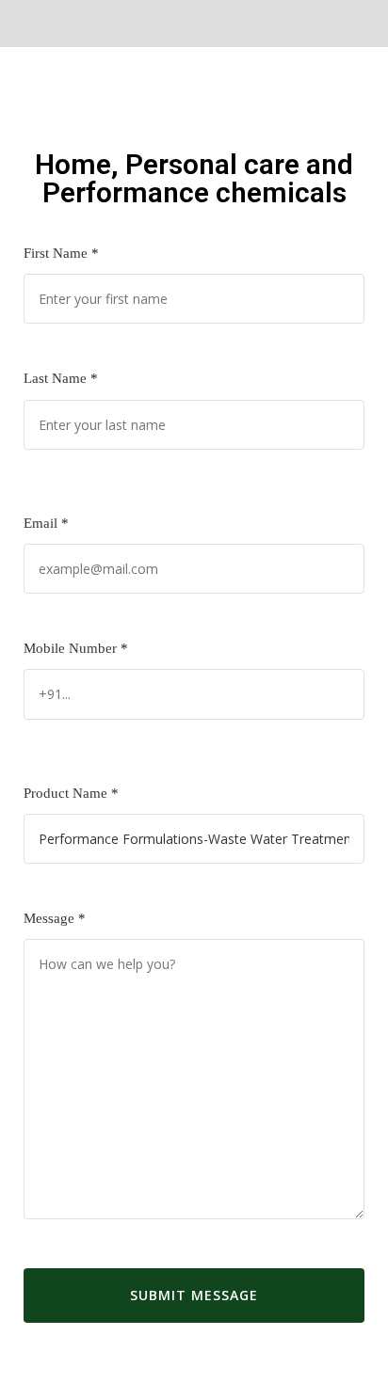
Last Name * (61, 378)
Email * (46, 523)
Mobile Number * (76, 648)
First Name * (61, 253)
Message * (55, 918)
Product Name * (71, 793)
